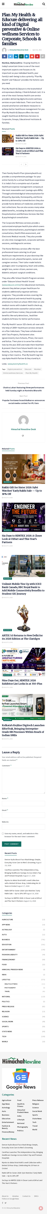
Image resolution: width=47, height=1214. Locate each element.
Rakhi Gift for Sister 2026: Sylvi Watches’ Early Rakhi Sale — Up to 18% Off (30, 138)
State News (7, 1031)
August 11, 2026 (8, 739)
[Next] (26, 164)
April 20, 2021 (37, 50)
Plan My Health (32, 373)
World (5, 1041)
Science (5, 1016)
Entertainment (9, 949)
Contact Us (26, 1196)
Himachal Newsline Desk (19, 50)
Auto (4, 934)
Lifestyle (6, 979)
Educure (28, 369)
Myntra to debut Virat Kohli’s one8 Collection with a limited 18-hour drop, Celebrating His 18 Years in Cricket (22, 883)
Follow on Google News (10, 1199)
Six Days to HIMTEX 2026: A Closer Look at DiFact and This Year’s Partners (29, 151)
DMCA (36, 1196)
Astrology (7, 929)
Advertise (15, 1196)
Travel (7, 991)
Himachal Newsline (13, 1208)
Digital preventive (15, 369)
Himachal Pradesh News (12, 969)
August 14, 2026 (21, 144)
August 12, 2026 (8, 687)
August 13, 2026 (8, 597)
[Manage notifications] (41, 1208)
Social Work (7, 1021)
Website (5, 822)
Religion (6, 1011)
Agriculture (7, 919)
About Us (5, 1196)
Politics (6, 1001)
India (4, 974)
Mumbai (37, 369)
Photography (10, 988)
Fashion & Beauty (9, 954)
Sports (5, 1026)
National (6, 996)
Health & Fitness (11, 984)
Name (5, 798)
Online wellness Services (13, 373)
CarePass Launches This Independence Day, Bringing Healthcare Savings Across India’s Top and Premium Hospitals (23, 873)
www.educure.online (11, 284)
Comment (7, 765)
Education (6, 944)
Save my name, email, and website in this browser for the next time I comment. (21, 835)
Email (5, 810)
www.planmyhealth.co (18, 363)
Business (7, 482)
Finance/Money (8, 959)
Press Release (8, 1006)
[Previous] (21, 164)
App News (6, 924)
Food (4, 964)
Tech (4, 1036)
